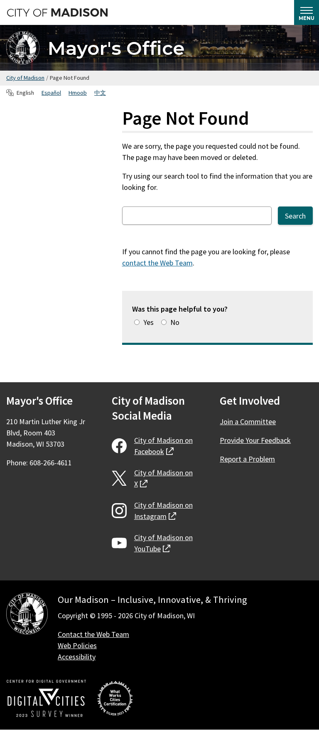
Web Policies (77, 645)
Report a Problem (247, 459)
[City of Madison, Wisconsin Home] (27, 615)
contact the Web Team (157, 263)
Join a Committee (248, 421)
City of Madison (25, 77)
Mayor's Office (116, 48)
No (174, 322)
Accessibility (77, 656)
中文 (100, 92)
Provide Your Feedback (255, 440)
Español (51, 92)
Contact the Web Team (93, 634)
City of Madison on (163, 445)
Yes (148, 322)
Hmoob (78, 92)
